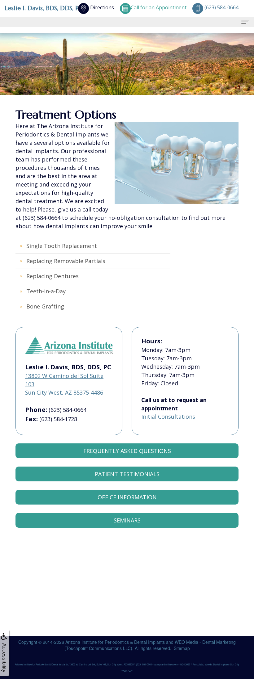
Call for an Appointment (158, 7)
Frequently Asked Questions (127, 451)
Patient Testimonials (127, 474)
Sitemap (182, 648)
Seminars (127, 520)
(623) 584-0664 (67, 409)
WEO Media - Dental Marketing (205, 642)
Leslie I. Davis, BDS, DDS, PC (44, 8)
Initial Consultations (168, 416)
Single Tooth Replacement (61, 245)
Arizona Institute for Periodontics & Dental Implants (115, 642)
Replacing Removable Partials (65, 261)
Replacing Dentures (52, 276)
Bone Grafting (45, 306)
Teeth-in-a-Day (46, 291)
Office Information (127, 497)
